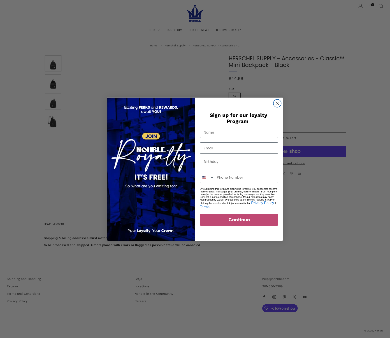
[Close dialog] (277, 103)
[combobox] (207, 177)
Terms (204, 207)
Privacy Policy (262, 203)
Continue (239, 220)
